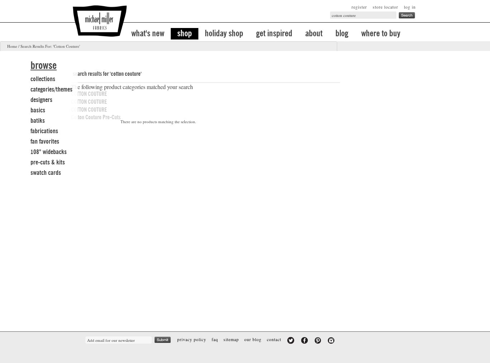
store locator (385, 7)
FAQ (215, 339)
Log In (410, 7)
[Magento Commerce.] (100, 21)
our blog (253, 339)
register (359, 7)
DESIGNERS (41, 100)
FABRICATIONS (44, 131)
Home (12, 46)
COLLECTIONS (42, 79)
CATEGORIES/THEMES (51, 89)
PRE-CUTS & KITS (47, 162)
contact (274, 339)
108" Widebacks (48, 152)
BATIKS (37, 120)
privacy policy (191, 339)
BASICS (37, 110)
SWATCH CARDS (45, 172)
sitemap (231, 339)
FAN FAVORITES (44, 141)
